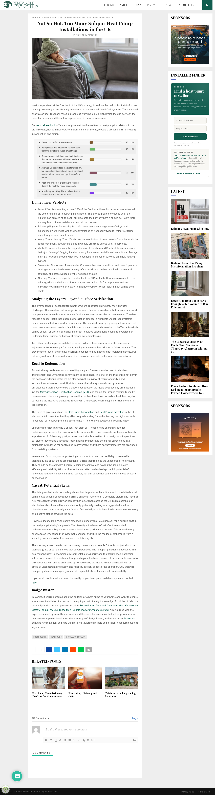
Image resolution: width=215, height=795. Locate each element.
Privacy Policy (187, 792)
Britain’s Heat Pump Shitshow (190, 228)
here (34, 582)
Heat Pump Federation (112, 412)
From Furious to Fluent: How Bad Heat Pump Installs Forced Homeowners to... (189, 389)
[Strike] (60, 740)
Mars (78, 35)
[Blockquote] (74, 740)
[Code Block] (79, 740)
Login (135, 718)
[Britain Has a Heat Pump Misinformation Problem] (190, 246)
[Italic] (51, 740)
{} (88, 740)
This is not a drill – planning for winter (120, 695)
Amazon (128, 618)
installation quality (75, 637)
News (169, 5)
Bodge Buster (40, 637)
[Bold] (46, 740)
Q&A (138, 5)
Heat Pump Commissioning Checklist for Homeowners (47, 695)
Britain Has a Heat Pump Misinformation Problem (187, 264)
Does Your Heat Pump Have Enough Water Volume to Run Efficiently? (189, 304)
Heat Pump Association (81, 412)
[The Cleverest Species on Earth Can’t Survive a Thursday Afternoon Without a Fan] (190, 324)
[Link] (83, 740)
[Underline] (55, 740)
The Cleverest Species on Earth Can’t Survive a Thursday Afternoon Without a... (189, 347)
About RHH (185, 5)
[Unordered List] (69, 740)
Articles (125, 5)
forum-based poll (46, 125)
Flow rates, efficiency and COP (82, 695)
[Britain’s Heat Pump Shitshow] (190, 211)
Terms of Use (203, 792)
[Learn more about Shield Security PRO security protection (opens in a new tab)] (5, 789)
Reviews (152, 5)
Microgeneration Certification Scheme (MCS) (65, 392)
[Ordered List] (65, 740)
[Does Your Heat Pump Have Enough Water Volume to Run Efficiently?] (190, 283)
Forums (109, 5)
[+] (93, 740)
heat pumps (56, 637)
